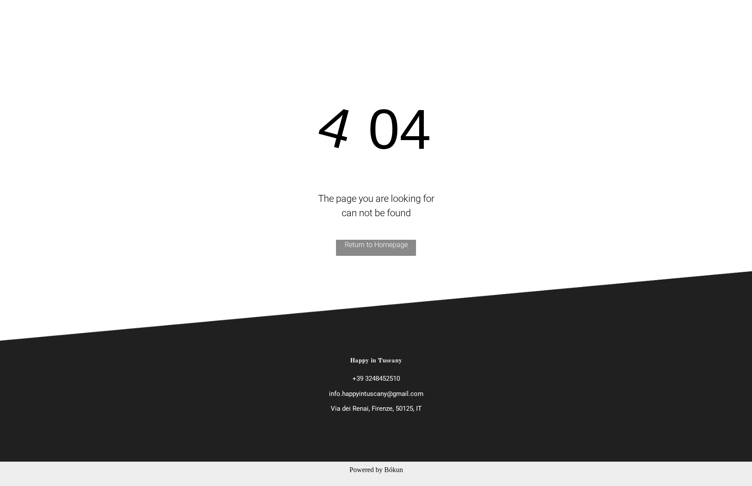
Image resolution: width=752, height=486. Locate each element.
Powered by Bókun (376, 469)
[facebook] (694, 14)
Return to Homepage (376, 245)
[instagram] (708, 14)
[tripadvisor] (723, 14)
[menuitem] (341, 14)
